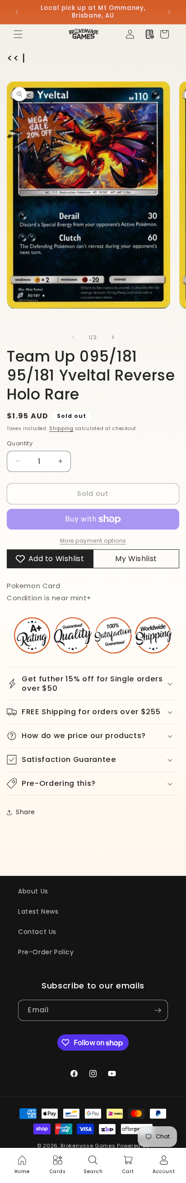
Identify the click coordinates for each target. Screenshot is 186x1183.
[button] (18, 34)
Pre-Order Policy (46, 951)
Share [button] (25, 811)
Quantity (20, 443)
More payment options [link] (93, 540)
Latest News (38, 911)
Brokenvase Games (87, 1145)
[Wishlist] (150, 34)
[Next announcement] (169, 12)
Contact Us (37, 931)
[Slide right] (113, 337)
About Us (33, 891)
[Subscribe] (157, 1010)
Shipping (61, 428)
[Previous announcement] (17, 12)
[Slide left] (73, 337)
